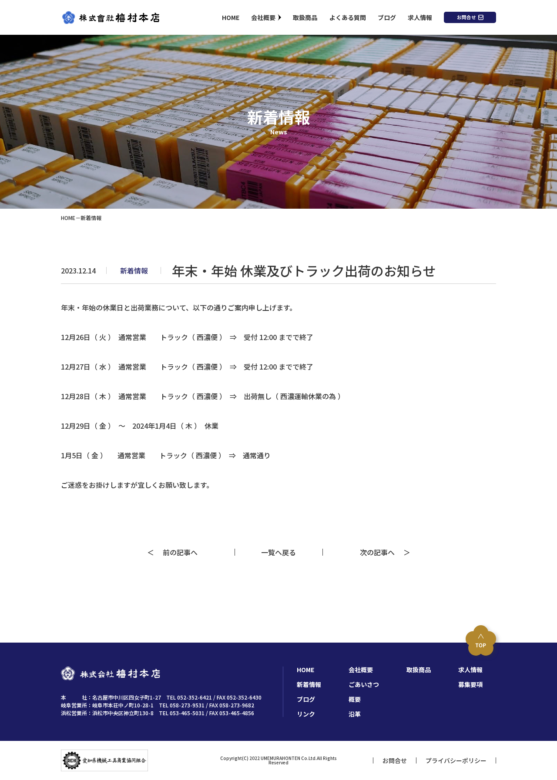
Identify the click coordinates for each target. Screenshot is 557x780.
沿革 (355, 714)
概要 (355, 699)
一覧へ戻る (278, 552)
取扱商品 (305, 17)
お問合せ (466, 17)
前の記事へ (177, 552)
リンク (306, 714)
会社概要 (263, 17)
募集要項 (470, 684)
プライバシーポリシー (456, 760)
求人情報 (420, 17)
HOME (230, 17)
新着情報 (309, 684)
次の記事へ (381, 552)
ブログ (387, 17)
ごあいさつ (364, 684)
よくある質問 (347, 17)
